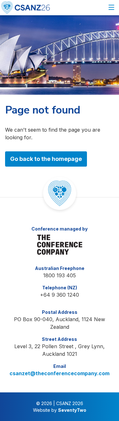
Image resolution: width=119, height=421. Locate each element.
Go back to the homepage (46, 158)
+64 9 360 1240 (59, 295)
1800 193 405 (59, 275)
